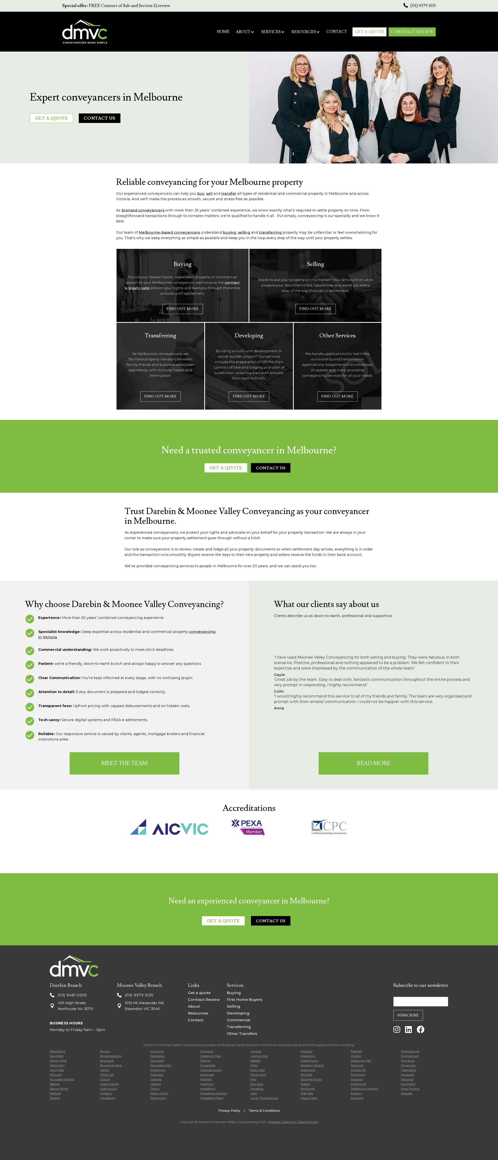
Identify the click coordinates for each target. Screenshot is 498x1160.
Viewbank (407, 1075)
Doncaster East (160, 1065)
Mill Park (306, 1075)
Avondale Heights (62, 1079)
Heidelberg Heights (213, 1093)
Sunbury (356, 1093)
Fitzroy (155, 1089)
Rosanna (357, 1079)
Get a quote (199, 993)
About (194, 1006)
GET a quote (51, 118)
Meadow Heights (312, 1065)
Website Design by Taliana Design (293, 1122)
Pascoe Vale (309, 1098)
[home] (84, 32)
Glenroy (205, 1061)
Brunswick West (111, 1065)
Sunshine (357, 1098)
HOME (223, 31)
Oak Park (307, 1093)
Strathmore (358, 1084)
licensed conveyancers (143, 210)
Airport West (58, 1061)
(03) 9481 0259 (72, 995)
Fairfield (155, 1084)
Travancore (408, 1065)
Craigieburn (107, 1098)
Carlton (105, 1070)
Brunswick (107, 1061)
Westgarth (408, 1084)
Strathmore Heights (364, 1089)
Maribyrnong (309, 1061)
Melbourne (308, 1070)
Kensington (258, 1075)
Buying (234, 993)
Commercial (238, 1020)
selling (244, 232)
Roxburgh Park (361, 1061)
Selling (233, 1006)
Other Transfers (242, 1033)
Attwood (56, 1075)
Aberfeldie (57, 1056)
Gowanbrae (208, 1065)
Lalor (253, 1093)
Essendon (157, 1075)
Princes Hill (358, 1070)
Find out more (183, 309)
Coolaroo (106, 1093)
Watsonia (407, 1079)
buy (200, 193)
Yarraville (406, 1093)
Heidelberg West (211, 1098)
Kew (253, 1079)
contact (336, 31)
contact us (270, 468)
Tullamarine (408, 1070)
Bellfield (55, 1093)
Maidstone (308, 1056)
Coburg (105, 1079)
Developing (238, 1013)
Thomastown (410, 1056)
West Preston (410, 1089)
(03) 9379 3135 (423, 6)
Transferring (239, 1027)
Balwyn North (59, 1089)
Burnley (105, 1051)
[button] (245, 32)
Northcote (308, 1089)
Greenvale (207, 1075)
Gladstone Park (210, 1056)
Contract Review (204, 999)
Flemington (158, 1098)
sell (209, 193)
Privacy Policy (229, 1111)
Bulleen (55, 1098)
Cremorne (157, 1051)
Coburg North (109, 1084)
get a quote (225, 468)
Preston (356, 1056)
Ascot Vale (57, 1070)
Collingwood (108, 1089)
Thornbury (408, 1061)
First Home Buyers (244, 999)
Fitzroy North (159, 1093)
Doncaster (157, 1061)
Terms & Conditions (264, 1111)
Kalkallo (255, 1061)
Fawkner (156, 1079)
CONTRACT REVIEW (412, 31)
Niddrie (305, 1084)
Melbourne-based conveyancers (169, 232)
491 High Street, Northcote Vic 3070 (75, 1006)
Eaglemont (158, 1070)
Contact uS (99, 118)
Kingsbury (257, 1089)
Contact (195, 1020)
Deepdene (157, 1056)
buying (229, 232)
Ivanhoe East (259, 1056)
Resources (198, 1013)
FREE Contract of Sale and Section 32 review (116, 6)
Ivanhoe (255, 1051)
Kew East (256, 1084)
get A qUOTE (369, 31)
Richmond (358, 1075)
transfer (228, 193)
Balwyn (55, 1084)
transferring (270, 232)
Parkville (356, 1051)
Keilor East (257, 1070)
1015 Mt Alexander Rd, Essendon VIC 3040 (144, 1006)
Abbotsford (57, 1051)
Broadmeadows (111, 1056)
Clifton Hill (107, 1075)
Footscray (206, 1051)
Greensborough (211, 1070)
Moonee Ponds (311, 1079)
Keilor (254, 1065)
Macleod (306, 1051)
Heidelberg (207, 1089)
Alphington (57, 1065)
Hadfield (206, 1079)
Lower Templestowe (264, 1098)
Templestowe (410, 1051)
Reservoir (357, 1065)
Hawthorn (207, 1084)
